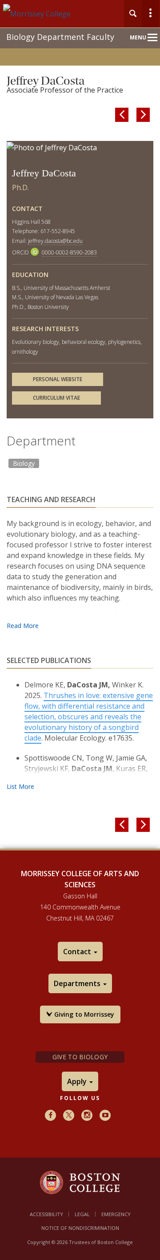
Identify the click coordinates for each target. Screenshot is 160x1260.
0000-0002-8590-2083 (69, 252)
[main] (80, 460)
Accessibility (46, 1214)
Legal (82, 1214)
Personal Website (57, 379)
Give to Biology (80, 1057)
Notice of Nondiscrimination (80, 1228)
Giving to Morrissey (83, 1014)
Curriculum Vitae (56, 398)
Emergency (116, 1214)
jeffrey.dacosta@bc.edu (55, 241)
